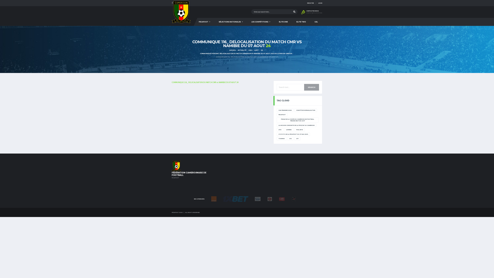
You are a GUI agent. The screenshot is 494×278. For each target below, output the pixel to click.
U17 (297, 138)
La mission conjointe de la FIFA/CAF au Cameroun (297, 125)
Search (311, 87)
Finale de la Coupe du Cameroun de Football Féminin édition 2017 (297, 120)
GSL (316, 22)
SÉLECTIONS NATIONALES (230, 22)
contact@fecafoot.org (314, 13)
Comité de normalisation (305, 110)
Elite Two (301, 22)
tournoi (282, 138)
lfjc (280, 129)
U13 (290, 138)
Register (310, 3)
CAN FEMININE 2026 (285, 110)
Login (320, 3)
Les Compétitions (259, 22)
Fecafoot (203, 22)
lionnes (289, 129)
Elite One (283, 22)
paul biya (299, 129)
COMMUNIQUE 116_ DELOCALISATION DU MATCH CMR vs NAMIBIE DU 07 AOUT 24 (205, 82)
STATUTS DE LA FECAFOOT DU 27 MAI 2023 (293, 134)
